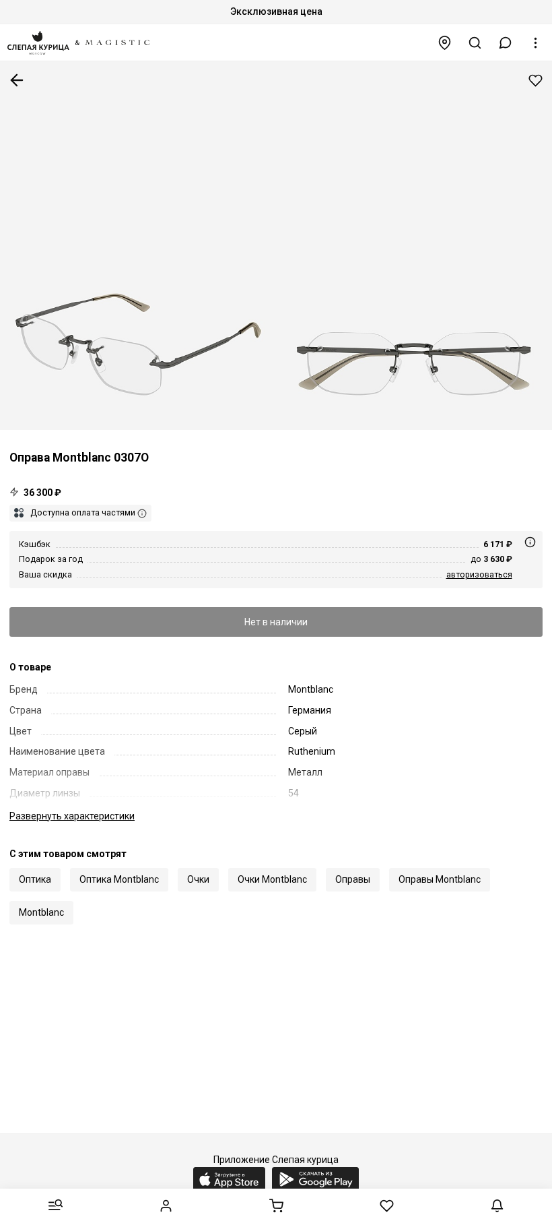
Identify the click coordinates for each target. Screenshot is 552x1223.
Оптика (35, 879)
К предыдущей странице (17, 80)
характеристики (72, 816)
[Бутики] (445, 42)
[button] (505, 42)
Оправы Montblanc (440, 879)
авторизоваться (479, 574)
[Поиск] (475, 42)
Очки (198, 879)
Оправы (352, 879)
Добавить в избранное (535, 80)
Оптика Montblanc (119, 879)
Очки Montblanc (272, 879)
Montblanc (41, 912)
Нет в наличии (276, 622)
